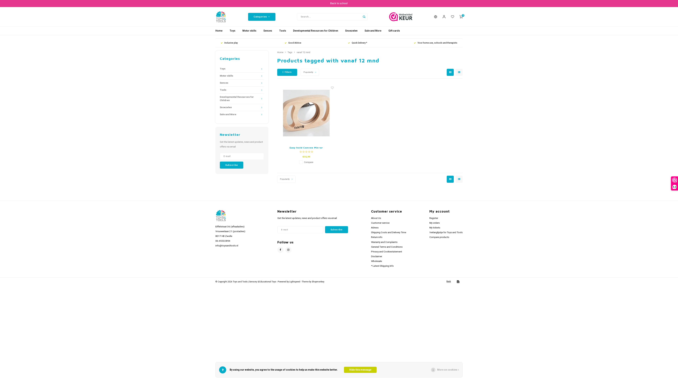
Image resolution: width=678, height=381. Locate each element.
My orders (434, 223)
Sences (267, 31)
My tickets (434, 227)
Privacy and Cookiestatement (386, 251)
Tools (282, 31)
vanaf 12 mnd (303, 52)
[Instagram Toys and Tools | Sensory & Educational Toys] (288, 250)
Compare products (439, 237)
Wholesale (376, 261)
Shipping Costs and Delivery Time (388, 232)
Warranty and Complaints (384, 242)
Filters (288, 72)
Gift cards (394, 31)
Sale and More (373, 31)
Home (218, 31)
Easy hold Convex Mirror (306, 147)
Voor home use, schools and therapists (437, 42)
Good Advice (294, 42)
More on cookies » (448, 370)
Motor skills (249, 31)
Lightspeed (294, 281)
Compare (308, 162)
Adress (375, 227)
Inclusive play (231, 42)
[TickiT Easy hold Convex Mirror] (306, 113)
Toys (232, 31)
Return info (376, 237)
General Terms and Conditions (387, 247)
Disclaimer (376, 256)
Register (433, 218)
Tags (290, 52)
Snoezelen (351, 31)
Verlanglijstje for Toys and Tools (446, 232)
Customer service (380, 223)
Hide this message (360, 370)
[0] (461, 17)
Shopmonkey (318, 281)
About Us (376, 218)
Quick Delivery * (359, 42)
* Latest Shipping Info (382, 266)
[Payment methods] (448, 281)
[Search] (364, 16)
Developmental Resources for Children (315, 31)
